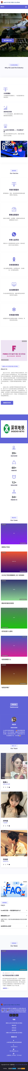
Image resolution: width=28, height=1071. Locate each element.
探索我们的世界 (7, 402)
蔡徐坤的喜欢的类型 (8, 603)
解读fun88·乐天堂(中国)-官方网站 (14, 1023)
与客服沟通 (20, 40)
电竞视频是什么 (6, 659)
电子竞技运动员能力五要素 (11, 975)
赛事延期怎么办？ (6, 916)
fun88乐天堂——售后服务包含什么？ (11, 910)
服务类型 (14, 1030)
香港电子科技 (6, 547)
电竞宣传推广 (6, 687)
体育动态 (14, 1028)
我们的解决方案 (8, 40)
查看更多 (5, 988)
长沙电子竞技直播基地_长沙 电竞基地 (13, 575)
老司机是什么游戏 (7, 631)
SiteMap (5, 1068)
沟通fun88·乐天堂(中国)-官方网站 (14, 1032)
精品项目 (14, 1025)
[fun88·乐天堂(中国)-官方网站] (14, 2)
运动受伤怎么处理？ (6, 926)
